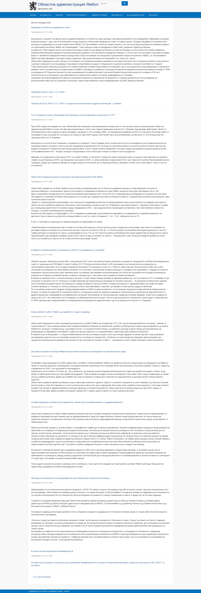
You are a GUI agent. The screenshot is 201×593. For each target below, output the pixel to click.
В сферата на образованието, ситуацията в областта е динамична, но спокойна (67, 250)
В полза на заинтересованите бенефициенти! (52, 551)
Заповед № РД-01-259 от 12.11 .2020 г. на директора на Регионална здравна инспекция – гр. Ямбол (76, 103)
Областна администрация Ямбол (68, 4)
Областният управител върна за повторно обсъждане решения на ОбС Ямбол (67, 177)
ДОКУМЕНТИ (117, 15)
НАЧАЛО (33, 15)
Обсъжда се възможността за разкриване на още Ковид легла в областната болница (70, 478)
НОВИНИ (59, 15)
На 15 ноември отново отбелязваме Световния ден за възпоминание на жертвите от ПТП (73, 115)
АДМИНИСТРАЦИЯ (99, 15)
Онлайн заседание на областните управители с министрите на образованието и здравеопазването (77, 402)
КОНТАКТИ (153, 15)
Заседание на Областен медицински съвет (50, 27)
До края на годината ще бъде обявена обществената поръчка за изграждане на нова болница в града (78, 351)
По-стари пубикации (41, 577)
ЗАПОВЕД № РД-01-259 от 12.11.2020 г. (48, 92)
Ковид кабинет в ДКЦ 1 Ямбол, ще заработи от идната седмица (60, 312)
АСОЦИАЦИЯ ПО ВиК (135, 15)
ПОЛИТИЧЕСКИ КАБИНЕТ (76, 15)
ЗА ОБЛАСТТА (45, 15)
